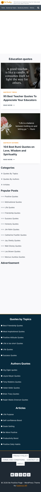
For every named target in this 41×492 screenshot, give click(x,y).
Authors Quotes (20, 363)
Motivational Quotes (13, 202)
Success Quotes (12, 218)
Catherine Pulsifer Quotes (15, 235)
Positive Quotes (11, 196)
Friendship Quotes (12, 213)
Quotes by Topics (11, 8)
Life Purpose (8, 414)
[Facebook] (12, 474)
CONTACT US (32, 460)
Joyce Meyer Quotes (11, 376)
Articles (32, 8)
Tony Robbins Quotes (12, 382)
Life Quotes (10, 207)
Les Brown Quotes (12, 251)
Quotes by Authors (23, 8)
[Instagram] (20, 474)
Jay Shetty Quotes (12, 240)
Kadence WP (21, 485)
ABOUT (20, 464)
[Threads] (28, 474)
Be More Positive (10, 432)
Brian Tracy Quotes (11, 394)
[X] (16, 474)
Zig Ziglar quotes (10, 370)
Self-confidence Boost (12, 420)
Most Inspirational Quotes (14, 332)
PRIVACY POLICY (20, 456)
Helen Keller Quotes (11, 388)
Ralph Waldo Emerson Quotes (15, 400)
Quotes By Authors (11, 179)
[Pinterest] (24, 474)
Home (3, 8)
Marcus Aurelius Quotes (15, 257)
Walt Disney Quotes (13, 246)
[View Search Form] (38, 8)
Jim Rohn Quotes (12, 229)
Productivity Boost (10, 438)
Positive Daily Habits (11, 444)
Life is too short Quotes (13, 343)
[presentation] (20, 76)
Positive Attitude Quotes (13, 337)
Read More (9, 105)
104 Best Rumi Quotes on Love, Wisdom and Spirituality (18, 150)
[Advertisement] (20, 32)
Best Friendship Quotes (13, 326)
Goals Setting (8, 426)
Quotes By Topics (10, 174)
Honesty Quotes (12, 224)
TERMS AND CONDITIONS (14, 460)
